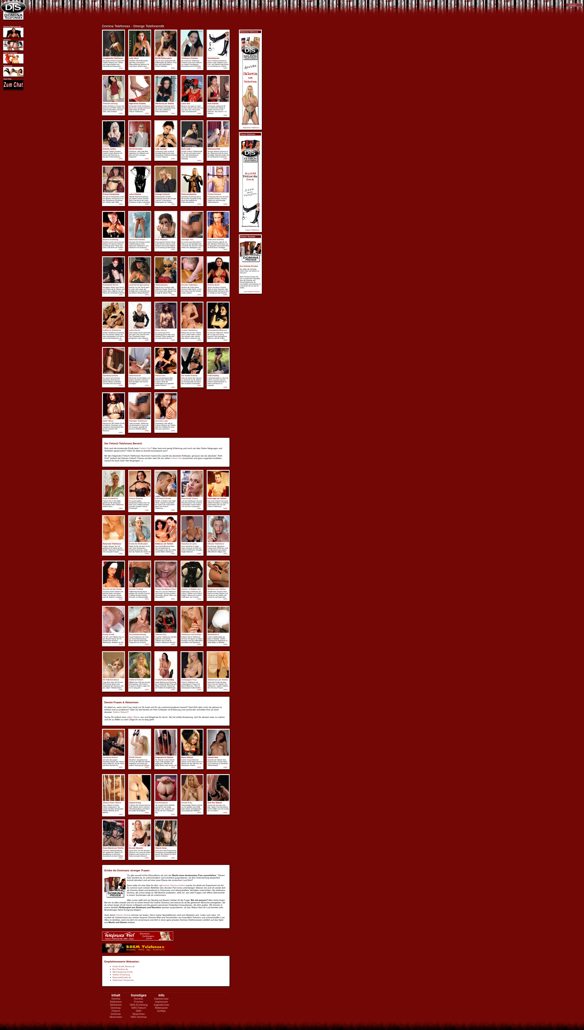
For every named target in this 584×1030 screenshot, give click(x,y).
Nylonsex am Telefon (216, 589)
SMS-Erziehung (139, 1004)
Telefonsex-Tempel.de (123, 980)
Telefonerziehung (110, 104)
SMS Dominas (138, 1017)
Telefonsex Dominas (116, 1006)
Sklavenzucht (135, 376)
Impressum (161, 1001)
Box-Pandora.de (120, 969)
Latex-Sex (185, 104)
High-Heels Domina (137, 104)
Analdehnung (161, 680)
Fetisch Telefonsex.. (252, 230)
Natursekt (107, 544)
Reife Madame (161, 240)
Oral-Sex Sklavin (214, 803)
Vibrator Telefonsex (215, 544)
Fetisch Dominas (116, 1012)
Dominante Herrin (110, 285)
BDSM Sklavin (135, 757)
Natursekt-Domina (137, 240)
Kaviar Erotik (108, 634)
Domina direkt (213, 285)
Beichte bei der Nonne (112, 589)
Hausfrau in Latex (189, 544)
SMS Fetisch (138, 1007)
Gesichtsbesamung (137, 634)
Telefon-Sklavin (120, 712)
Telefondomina (161, 285)
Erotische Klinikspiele (138, 544)
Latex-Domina (135, 194)
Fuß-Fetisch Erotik (163, 498)
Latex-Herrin (134, 330)
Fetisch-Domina (136, 498)
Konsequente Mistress (217, 330)
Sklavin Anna (161, 848)
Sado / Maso (108, 421)
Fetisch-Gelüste (123, 915)
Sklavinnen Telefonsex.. (251, 128)
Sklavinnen (115, 1017)
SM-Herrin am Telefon (164, 104)
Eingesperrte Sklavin (164, 757)
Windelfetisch (213, 634)
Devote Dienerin (136, 848)
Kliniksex (159, 544)
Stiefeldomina (213, 58)
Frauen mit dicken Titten (165, 589)
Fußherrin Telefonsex (112, 330)
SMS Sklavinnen (138, 1012)
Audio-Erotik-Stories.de (123, 966)
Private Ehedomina (111, 194)
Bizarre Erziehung (110, 240)
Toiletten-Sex (160, 634)
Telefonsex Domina (189, 58)
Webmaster (161, 1007)
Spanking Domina (110, 376)
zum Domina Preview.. (252, 292)
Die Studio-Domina (189, 376)
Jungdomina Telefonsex (113, 58)
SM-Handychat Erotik (122, 972)
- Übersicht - (572, 5)
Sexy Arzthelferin (110, 498)
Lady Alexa (134, 58)
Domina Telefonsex (116, 1000)
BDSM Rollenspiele (163, 58)
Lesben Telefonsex (189, 330)
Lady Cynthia (161, 149)
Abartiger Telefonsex (138, 421)
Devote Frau (186, 803)
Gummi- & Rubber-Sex (191, 589)
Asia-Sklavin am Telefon (113, 848)
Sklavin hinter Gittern (112, 803)
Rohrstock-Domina (215, 240)
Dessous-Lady (161, 421)
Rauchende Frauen (189, 498)
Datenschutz (161, 998)
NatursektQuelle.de (121, 977)
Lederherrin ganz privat (139, 285)
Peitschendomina (188, 194)
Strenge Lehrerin (162, 194)
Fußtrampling (213, 376)
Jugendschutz (161, 1004)
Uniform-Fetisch (136, 680)
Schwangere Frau (188, 680)
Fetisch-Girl (176, 458)
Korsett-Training (136, 589)
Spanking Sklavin (110, 757)
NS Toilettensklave (111, 680)
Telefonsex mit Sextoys (191, 634)
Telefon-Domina (214, 194)
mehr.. (121, 68)
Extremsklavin (161, 803)
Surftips (161, 1010)
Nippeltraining (135, 803)
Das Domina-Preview (249, 266)
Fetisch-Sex (160, 376)
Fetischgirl (212, 498)
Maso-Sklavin (187, 757)
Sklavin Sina (212, 757)
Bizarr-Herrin (161, 330)
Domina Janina (109, 149)
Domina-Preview (138, 1000)
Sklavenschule (213, 149)
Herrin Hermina (135, 149)
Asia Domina (213, 104)
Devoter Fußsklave (189, 285)
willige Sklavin (133, 717)
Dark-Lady (185, 149)
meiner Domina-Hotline (174, 885)
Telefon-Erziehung (121, 974)
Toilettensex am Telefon (217, 680)
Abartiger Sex (187, 240)
